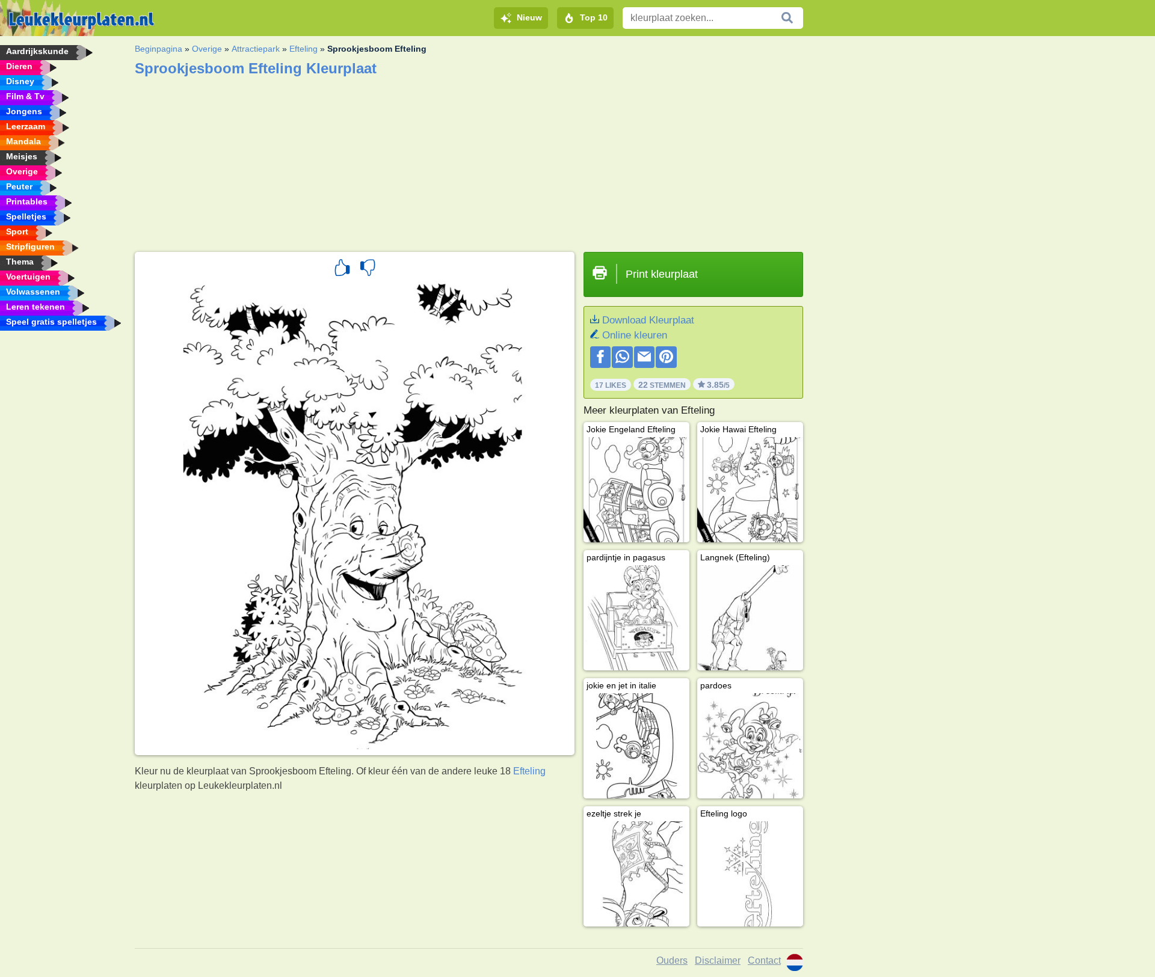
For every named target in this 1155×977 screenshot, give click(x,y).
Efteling (303, 49)
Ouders (672, 960)
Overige (207, 49)
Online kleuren (634, 335)
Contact (764, 960)
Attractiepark (256, 49)
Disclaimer (718, 960)
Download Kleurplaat (648, 320)
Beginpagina (158, 49)
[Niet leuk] (367, 269)
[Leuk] (342, 269)
